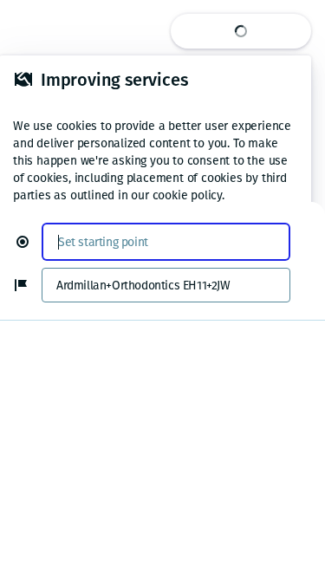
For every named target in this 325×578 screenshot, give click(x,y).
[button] (29, 241)
